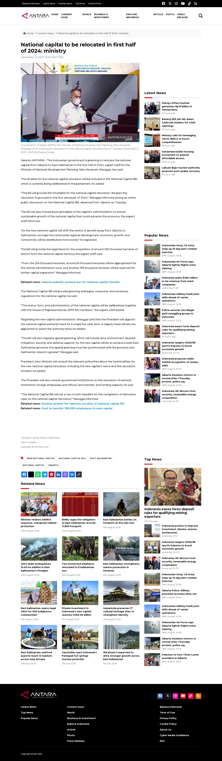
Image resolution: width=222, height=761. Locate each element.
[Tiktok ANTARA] (189, 3)
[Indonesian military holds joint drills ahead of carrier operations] (152, 298)
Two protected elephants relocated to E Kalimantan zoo (78, 567)
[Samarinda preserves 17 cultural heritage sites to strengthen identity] (121, 592)
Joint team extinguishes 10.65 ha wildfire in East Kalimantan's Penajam (36, 567)
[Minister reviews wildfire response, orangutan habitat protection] (39, 503)
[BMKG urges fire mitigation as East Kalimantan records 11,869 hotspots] (80, 503)
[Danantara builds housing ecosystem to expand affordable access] (152, 156)
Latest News (49, 3)
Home (54, 14)
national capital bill (72, 458)
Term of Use (167, 712)
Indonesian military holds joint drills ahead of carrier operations (180, 297)
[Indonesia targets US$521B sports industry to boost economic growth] (152, 347)
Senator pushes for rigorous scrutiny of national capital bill (82, 403)
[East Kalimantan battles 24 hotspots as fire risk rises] (121, 503)
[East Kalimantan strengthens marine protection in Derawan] (121, 548)
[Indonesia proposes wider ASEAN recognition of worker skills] (152, 363)
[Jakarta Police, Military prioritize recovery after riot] (152, 595)
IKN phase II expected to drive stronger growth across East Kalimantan (121, 656)
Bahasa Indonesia (31, 3)
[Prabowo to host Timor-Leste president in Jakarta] (152, 659)
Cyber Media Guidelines (174, 735)
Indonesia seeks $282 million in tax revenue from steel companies (180, 281)
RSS (162, 741)
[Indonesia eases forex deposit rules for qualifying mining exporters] (152, 331)
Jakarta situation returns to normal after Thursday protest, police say (179, 378)
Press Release (182, 16)
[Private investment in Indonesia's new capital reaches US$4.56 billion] (80, 592)
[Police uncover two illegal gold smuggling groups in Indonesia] (152, 314)
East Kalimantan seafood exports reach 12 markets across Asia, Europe (36, 656)
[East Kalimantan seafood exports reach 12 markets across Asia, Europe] (39, 636)
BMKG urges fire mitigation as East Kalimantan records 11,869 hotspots (79, 523)
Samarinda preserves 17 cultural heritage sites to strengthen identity (118, 612)
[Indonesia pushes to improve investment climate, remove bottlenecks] (152, 530)
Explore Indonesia (132, 16)
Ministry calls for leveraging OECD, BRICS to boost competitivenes (179, 139)
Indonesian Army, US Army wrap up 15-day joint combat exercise (179, 249)
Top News (80, 3)
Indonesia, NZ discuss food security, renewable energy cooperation (179, 394)
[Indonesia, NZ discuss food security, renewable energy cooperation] (152, 395)
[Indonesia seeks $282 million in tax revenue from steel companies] (152, 282)
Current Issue (66, 16)
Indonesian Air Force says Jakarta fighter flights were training (179, 265)
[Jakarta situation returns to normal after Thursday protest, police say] (152, 379)
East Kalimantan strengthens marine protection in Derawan (121, 567)
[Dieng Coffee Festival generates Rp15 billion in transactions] (152, 107)
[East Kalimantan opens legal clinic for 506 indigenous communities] (39, 592)
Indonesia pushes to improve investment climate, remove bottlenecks (180, 529)
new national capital (41, 458)
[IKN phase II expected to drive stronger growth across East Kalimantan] (121, 636)
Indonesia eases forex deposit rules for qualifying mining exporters (181, 330)
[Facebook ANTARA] (163, 3)
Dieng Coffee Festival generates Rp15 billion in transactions (177, 106)
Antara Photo (94, 3)
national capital (34, 465)
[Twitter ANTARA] (170, 3)
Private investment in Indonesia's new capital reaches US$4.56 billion (76, 612)
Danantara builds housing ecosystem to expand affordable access (178, 155)
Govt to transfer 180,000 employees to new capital (76, 408)
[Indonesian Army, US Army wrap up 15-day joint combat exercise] (152, 250)
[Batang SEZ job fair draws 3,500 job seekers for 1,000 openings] (152, 123)
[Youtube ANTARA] (183, 3)
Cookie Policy (168, 723)
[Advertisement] (172, 64)
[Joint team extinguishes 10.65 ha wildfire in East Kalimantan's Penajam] (39, 548)
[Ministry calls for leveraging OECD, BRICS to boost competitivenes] (152, 140)
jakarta (53, 465)
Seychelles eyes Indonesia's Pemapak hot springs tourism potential (79, 656)
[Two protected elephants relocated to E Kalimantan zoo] (80, 548)
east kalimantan (101, 458)
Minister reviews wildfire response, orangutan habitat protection (39, 523)
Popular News (65, 3)
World (86, 14)
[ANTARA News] (35, 15)
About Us (165, 729)
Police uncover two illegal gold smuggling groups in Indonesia (178, 313)
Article (158, 14)
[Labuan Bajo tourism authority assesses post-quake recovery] (152, 172)
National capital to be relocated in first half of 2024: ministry (93, 33)
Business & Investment (101, 16)
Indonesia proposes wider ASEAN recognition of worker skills (180, 362)
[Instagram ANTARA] (176, 3)
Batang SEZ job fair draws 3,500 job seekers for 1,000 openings (178, 122)
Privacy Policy (168, 718)
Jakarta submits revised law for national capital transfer (80, 282)
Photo (170, 14)
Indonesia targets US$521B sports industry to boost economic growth (178, 346)
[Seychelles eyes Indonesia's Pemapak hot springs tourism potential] (80, 636)
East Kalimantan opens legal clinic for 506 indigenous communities (38, 612)
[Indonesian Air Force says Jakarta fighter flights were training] (152, 266)
